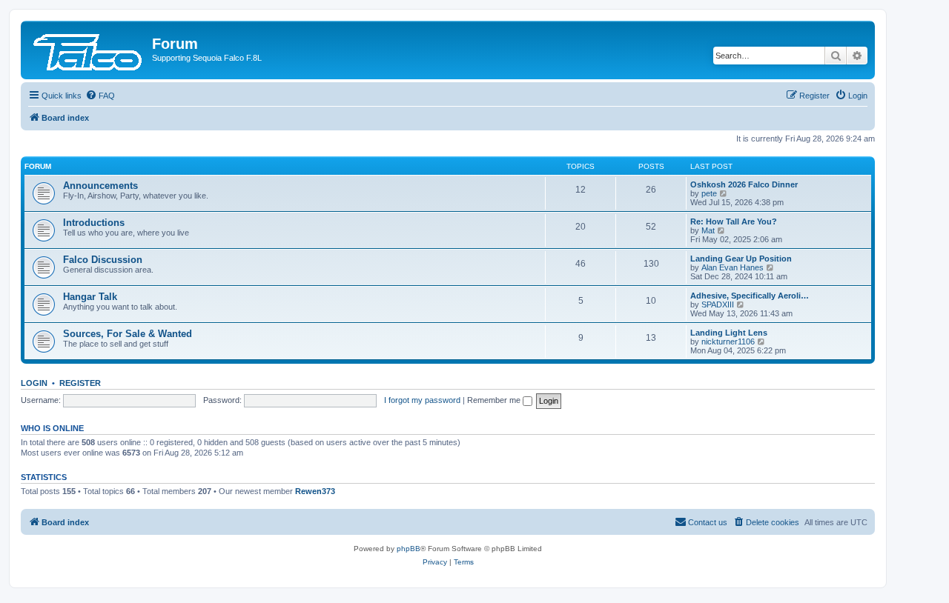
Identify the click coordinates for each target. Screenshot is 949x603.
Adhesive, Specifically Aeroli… (749, 295)
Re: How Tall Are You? (733, 221)
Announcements (100, 185)
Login (34, 383)
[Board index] (88, 48)
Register (80, 383)
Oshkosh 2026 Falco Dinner (744, 184)
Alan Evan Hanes (732, 267)
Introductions (94, 222)
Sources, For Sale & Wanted (127, 333)
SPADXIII (717, 304)
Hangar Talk (90, 296)
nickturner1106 (728, 341)
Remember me (495, 400)
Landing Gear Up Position (741, 258)
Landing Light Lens (728, 332)
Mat (708, 230)
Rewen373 (315, 491)
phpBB (408, 548)
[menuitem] (100, 95)
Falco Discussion (102, 259)
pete (709, 193)
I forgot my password (422, 400)
